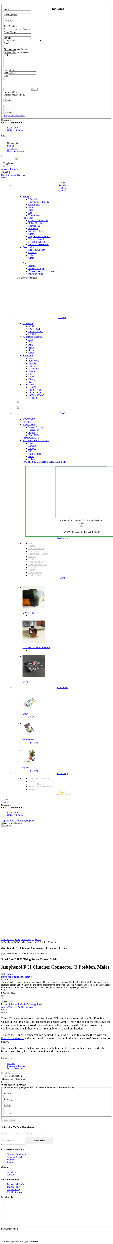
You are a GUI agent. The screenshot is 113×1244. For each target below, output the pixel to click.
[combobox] (14, 166)
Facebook (5, 1004)
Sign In (10, 145)
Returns (10, 1162)
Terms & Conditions (16, 1154)
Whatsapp (31, 1004)
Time (6, 76)
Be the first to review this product (16, 977)
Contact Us (12, 148)
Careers (10, 1174)
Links (3, 135)
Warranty (11, 1159)
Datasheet (11, 1063)
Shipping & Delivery (16, 1157)
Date (6, 73)
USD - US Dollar (15, 130)
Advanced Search (9, 169)
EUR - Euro (12, 127)
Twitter (14, 1004)
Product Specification (16, 1068)
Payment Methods (15, 1184)
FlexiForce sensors (12, 1038)
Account (5, 799)
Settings (5, 802)
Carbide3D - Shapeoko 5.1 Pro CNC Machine (81, 520)
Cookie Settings (14, 1192)
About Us (11, 1172)
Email (40, 1004)
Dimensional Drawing (16, 1066)
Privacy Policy (14, 1187)
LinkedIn (22, 1004)
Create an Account (15, 151)
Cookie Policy (13, 1189)
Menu (4, 177)
